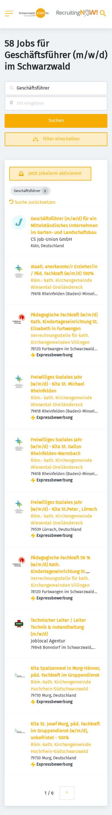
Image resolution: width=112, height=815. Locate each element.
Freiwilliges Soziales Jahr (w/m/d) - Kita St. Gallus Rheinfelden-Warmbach (56, 446)
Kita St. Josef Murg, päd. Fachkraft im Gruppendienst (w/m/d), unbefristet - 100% (65, 730)
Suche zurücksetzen (35, 202)
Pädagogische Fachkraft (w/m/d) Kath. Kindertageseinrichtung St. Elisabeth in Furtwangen (64, 321)
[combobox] (56, 88)
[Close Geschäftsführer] (45, 190)
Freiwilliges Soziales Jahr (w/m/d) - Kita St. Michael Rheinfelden (57, 384)
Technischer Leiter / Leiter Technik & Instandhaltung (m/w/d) (58, 627)
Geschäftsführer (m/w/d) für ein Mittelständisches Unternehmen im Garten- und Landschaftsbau (64, 225)
